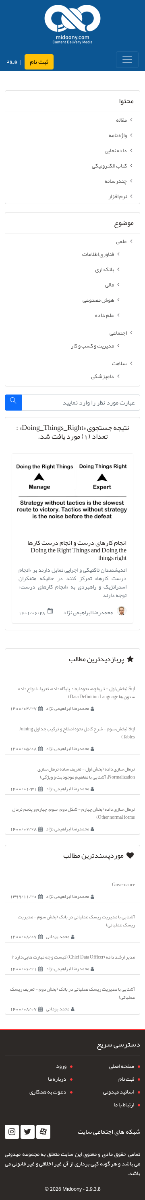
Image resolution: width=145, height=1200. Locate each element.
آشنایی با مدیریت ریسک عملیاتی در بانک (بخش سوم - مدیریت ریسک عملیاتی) (76, 921)
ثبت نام (39, 61)
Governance (123, 885)
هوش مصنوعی (98, 299)
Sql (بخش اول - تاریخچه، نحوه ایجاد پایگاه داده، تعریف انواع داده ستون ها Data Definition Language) (76, 693)
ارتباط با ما (124, 1104)
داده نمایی (116, 150)
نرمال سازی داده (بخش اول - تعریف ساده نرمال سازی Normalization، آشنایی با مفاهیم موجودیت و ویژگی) (86, 773)
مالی (109, 284)
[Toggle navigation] (127, 59)
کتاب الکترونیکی (109, 165)
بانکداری (104, 269)
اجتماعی (118, 332)
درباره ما (57, 1078)
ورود (11, 61)
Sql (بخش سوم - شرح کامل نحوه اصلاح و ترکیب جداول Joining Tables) (77, 733)
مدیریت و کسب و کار (92, 345)
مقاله (121, 119)
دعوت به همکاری (47, 1091)
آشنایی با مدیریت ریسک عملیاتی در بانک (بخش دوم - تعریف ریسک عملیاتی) (72, 993)
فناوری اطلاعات (98, 254)
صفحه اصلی (121, 1066)
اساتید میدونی (118, 1091)
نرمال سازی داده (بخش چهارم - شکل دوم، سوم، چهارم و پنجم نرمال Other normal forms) (73, 813)
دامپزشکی (102, 376)
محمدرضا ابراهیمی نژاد (88, 612)
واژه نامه (118, 135)
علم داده (104, 315)
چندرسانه (116, 181)
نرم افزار (117, 196)
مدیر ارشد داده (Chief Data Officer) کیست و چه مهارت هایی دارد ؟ (73, 957)
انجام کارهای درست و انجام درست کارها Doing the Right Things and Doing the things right (76, 550)
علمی (121, 241)
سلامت (119, 363)
